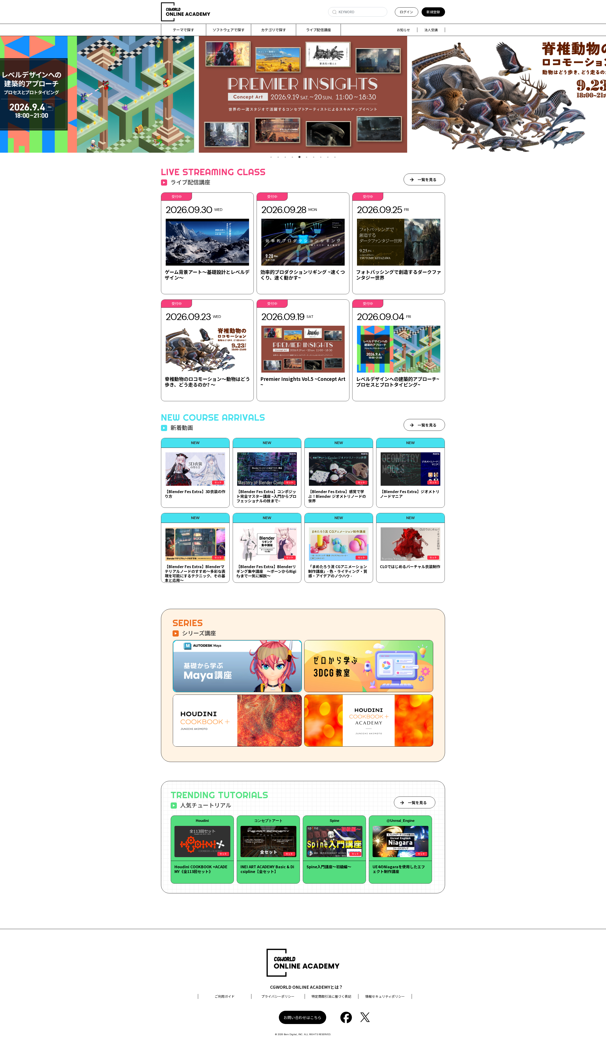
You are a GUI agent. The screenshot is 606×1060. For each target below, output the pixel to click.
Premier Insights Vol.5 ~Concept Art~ (302, 381)
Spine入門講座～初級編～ (329, 866)
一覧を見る (427, 179)
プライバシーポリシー (277, 996)
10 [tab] (335, 157)
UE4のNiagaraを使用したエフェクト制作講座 (399, 869)
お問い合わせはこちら (302, 1017)
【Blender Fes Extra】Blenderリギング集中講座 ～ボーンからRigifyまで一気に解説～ (266, 571)
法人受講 (431, 29)
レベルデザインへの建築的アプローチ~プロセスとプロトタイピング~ (397, 381)
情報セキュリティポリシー (385, 996)
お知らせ (403, 29)
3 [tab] (285, 157)
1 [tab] (271, 157)
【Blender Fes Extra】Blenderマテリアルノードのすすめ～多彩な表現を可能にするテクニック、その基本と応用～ (195, 573)
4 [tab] (292, 157)
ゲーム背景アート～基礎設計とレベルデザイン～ (207, 274)
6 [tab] (306, 157)
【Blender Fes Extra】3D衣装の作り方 (195, 494)
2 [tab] (278, 157)
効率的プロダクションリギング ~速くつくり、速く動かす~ (302, 274)
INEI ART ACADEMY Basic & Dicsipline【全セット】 (267, 869)
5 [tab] (299, 157)
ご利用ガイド (225, 996)
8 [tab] (320, 157)
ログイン (406, 11)
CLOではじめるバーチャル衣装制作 (410, 566)
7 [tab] (313, 157)
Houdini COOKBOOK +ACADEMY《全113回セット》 (200, 869)
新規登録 (433, 11)
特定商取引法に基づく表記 (331, 996)
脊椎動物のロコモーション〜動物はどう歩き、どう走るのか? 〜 (207, 381)
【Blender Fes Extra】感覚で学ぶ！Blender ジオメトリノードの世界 (337, 496)
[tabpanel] (303, 94)
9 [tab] (327, 157)
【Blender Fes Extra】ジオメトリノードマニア (410, 494)
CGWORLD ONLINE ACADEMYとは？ (306, 987)
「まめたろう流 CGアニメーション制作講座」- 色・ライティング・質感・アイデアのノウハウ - (337, 571)
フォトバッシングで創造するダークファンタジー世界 (398, 274)
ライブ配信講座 (318, 29)
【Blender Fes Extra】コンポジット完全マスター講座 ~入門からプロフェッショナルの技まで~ (266, 496)
